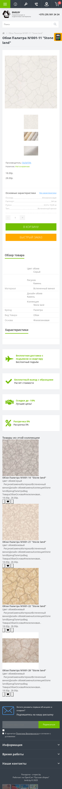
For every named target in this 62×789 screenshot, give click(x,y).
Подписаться (49, 724)
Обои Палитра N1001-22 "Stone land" (24, 606)
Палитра (26, 162)
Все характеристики (47, 193)
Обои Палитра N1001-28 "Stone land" (24, 670)
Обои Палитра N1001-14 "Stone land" (24, 477)
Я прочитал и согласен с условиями (28, 735)
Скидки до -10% (25, 400)
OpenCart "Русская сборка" (37, 777)
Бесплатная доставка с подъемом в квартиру (29, 357)
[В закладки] (8, 501)
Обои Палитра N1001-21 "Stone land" (24, 541)
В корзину (31, 227)
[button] (26, 4)
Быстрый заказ (31, 237)
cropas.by (36, 774)
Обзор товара (14, 255)
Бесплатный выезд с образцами (33, 379)
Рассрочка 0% (22, 421)
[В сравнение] (12, 501)
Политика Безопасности (27, 733)
